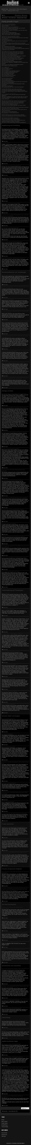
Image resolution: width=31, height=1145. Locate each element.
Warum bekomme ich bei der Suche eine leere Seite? (13, 103)
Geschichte (4, 1132)
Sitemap (4, 1136)
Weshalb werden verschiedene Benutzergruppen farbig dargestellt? (13, 84)
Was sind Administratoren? (7, 78)
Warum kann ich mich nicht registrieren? (10, 27)
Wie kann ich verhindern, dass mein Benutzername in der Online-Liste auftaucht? (15, 38)
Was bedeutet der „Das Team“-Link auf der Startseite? (13, 87)
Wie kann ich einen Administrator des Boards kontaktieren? (14, 122)
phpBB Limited (12, 330)
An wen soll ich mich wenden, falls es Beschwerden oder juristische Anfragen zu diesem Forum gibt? (13, 121)
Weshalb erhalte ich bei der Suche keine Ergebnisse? (13, 102)
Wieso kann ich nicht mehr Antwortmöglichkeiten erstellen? (14, 56)
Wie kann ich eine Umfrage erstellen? (9, 54)
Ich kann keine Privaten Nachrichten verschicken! (12, 89)
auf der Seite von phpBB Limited (9, 1051)
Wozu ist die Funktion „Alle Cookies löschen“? (11, 34)
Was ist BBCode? (5, 67)
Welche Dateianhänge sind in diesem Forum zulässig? (13, 114)
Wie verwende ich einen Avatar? (8, 46)
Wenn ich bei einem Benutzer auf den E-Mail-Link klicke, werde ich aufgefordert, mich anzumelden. (15, 49)
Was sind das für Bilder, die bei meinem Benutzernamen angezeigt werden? (15, 45)
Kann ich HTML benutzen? (7, 68)
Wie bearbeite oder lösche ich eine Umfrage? (11, 57)
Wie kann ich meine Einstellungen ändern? (10, 36)
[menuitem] (3, 15)
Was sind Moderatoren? (7, 79)
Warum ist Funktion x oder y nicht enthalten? (11, 119)
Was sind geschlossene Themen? (9, 75)
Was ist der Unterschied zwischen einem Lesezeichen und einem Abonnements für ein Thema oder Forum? (15, 108)
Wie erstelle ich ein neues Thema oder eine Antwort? (12, 51)
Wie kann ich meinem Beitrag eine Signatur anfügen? (13, 53)
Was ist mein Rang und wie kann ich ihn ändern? (12, 47)
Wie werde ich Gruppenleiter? (8, 82)
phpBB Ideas (11, 1060)
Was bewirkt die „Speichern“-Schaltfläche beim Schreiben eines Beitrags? (15, 63)
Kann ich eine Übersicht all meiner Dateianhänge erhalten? (14, 115)
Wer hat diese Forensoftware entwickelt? (10, 118)
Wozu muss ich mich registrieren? (9, 24)
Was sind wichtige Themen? (7, 74)
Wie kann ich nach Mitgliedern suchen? (10, 104)
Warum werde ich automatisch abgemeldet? (11, 33)
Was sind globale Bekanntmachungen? (10, 72)
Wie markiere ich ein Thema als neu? (9, 65)
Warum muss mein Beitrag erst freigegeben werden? (12, 64)
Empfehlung (4, 1125)
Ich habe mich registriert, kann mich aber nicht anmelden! (13, 28)
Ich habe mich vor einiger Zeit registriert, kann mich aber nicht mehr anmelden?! (14, 31)
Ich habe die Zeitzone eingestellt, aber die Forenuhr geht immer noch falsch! (15, 41)
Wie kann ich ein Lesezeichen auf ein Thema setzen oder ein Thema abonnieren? (14, 110)
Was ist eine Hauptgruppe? (7, 85)
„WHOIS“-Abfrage (18, 1073)
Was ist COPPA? (5, 26)
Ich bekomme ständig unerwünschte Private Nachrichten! (13, 90)
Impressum (4, 1134)
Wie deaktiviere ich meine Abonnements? (10, 112)
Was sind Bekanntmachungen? (8, 73)
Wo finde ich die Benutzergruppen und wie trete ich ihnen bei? (14, 81)
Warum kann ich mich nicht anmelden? (10, 29)
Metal (3, 1119)
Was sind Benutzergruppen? (8, 80)
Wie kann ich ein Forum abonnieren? (9, 111)
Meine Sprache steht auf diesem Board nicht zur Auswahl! (13, 43)
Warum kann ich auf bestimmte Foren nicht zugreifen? (13, 58)
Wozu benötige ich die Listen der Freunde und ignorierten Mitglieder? (13, 95)
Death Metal (4, 1123)
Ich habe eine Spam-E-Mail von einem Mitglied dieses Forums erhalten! (14, 92)
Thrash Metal (5, 1126)
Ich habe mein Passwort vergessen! (9, 32)
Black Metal (4, 1121)
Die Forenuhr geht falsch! (7, 39)
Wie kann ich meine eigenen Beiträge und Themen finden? (14, 105)
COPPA (21, 181)
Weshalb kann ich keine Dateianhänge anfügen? (12, 59)
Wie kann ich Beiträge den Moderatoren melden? (12, 61)
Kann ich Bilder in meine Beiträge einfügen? (11, 71)
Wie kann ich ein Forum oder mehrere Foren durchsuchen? (14, 100)
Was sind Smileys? (6, 69)
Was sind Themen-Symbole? (8, 76)
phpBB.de (23, 330)
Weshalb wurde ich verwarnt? (8, 60)
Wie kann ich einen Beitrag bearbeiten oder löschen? (13, 52)
